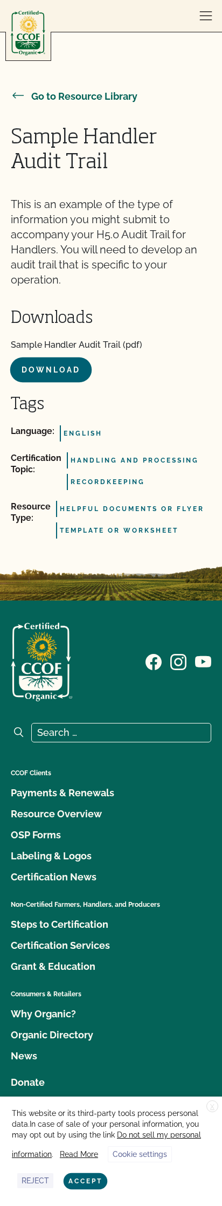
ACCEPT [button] (85, 1181)
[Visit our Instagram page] (178, 660)
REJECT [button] (35, 1180)
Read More (79, 1154)
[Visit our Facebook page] (153, 660)
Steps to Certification (59, 924)
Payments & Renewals (62, 792)
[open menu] (206, 16)
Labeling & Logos (51, 856)
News (24, 1056)
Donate (28, 1082)
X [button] (212, 1107)
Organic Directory (52, 1034)
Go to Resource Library (84, 96)
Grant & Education (53, 966)
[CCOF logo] (28, 33)
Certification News (53, 877)
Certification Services (60, 945)
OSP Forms (36, 834)
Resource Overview (56, 813)
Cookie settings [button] (140, 1154)
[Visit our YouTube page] (203, 660)
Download (51, 370)
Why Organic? (43, 1013)
